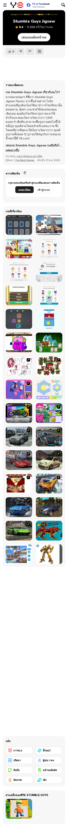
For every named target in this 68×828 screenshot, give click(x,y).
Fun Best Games (24, 160)
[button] (12, 150)
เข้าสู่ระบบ (43, 189)
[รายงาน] (30, 51)
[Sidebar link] (5, 5)
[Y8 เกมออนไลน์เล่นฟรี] (17, 5)
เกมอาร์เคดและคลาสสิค (29, 156)
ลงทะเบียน (24, 189)
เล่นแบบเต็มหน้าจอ (34, 37)
